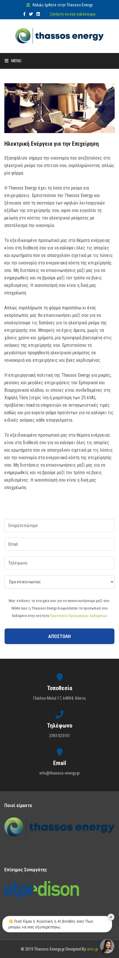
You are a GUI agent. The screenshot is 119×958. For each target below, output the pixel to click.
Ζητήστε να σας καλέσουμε (73, 14)
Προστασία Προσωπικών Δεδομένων (78, 616)
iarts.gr (92, 949)
